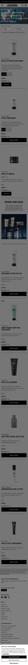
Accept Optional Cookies (14, 656)
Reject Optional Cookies (14, 660)
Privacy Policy (6, 654)
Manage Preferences (14, 663)
